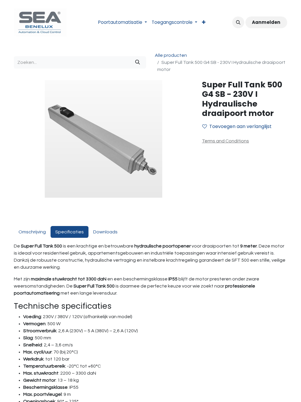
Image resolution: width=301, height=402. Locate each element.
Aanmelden (266, 22)
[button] (238, 22)
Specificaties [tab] (69, 232)
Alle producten (171, 55)
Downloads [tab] (105, 232)
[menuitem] (122, 22)
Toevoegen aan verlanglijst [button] (240, 126)
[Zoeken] (137, 62)
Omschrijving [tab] (32, 232)
